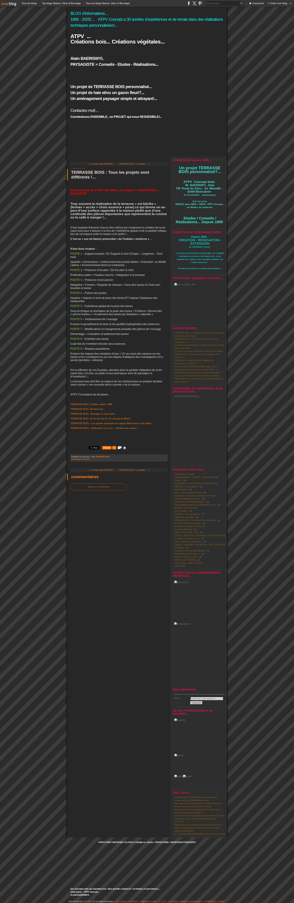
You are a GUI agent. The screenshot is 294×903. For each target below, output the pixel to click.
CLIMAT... (178, 480)
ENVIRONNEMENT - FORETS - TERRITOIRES (194, 477)
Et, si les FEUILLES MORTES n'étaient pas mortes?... (196, 366)
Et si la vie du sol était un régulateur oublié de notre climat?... (199, 351)
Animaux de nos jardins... (184, 517)
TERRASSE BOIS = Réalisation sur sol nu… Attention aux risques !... (105, 428)
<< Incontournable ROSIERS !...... (102, 164)
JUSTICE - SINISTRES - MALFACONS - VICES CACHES (198, 545)
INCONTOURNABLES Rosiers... (188, 499)
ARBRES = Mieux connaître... (186, 557)
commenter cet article (80, 459)
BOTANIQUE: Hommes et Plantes (188, 526)
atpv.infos (87, 901)
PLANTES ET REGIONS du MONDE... (190, 551)
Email (176, 698)
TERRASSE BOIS (103, 457)
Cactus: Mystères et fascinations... (188, 542)
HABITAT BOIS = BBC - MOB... (187, 532)
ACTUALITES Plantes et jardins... (188, 523)
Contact (133, 901)
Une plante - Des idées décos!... (187, 539)
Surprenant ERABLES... (184, 529)
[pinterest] (200, 3)
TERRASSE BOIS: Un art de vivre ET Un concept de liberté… (101, 418)
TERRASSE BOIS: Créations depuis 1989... (92, 404)
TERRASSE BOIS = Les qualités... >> (134, 164)
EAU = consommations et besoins (188, 493)
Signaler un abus (149, 901)
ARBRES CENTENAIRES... (185, 560)
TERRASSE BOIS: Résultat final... (87, 409)
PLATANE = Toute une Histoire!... (187, 514)
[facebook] (189, 3)
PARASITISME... (181, 490)
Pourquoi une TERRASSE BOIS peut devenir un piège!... (197, 376)
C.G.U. (164, 901)
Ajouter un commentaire (98, 487)
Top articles (121, 901)
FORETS (178, 566)
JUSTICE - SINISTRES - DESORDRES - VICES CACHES (198, 535)
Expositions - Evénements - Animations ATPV (192, 496)
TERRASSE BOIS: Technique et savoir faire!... (93, 414)
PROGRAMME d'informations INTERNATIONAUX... (195, 505)
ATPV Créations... (181, 511)
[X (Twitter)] (194, 3)
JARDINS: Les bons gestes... (186, 486)
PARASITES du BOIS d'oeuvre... (187, 554)
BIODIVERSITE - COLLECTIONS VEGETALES (194, 483)
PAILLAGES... (180, 548)
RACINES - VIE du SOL (184, 508)
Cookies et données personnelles (186, 901)
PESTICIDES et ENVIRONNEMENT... (190, 502)
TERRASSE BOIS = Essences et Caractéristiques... (195, 520)
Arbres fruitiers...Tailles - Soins (187, 563)
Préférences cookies (214, 901)
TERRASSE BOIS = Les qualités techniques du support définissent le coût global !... (112, 423)
